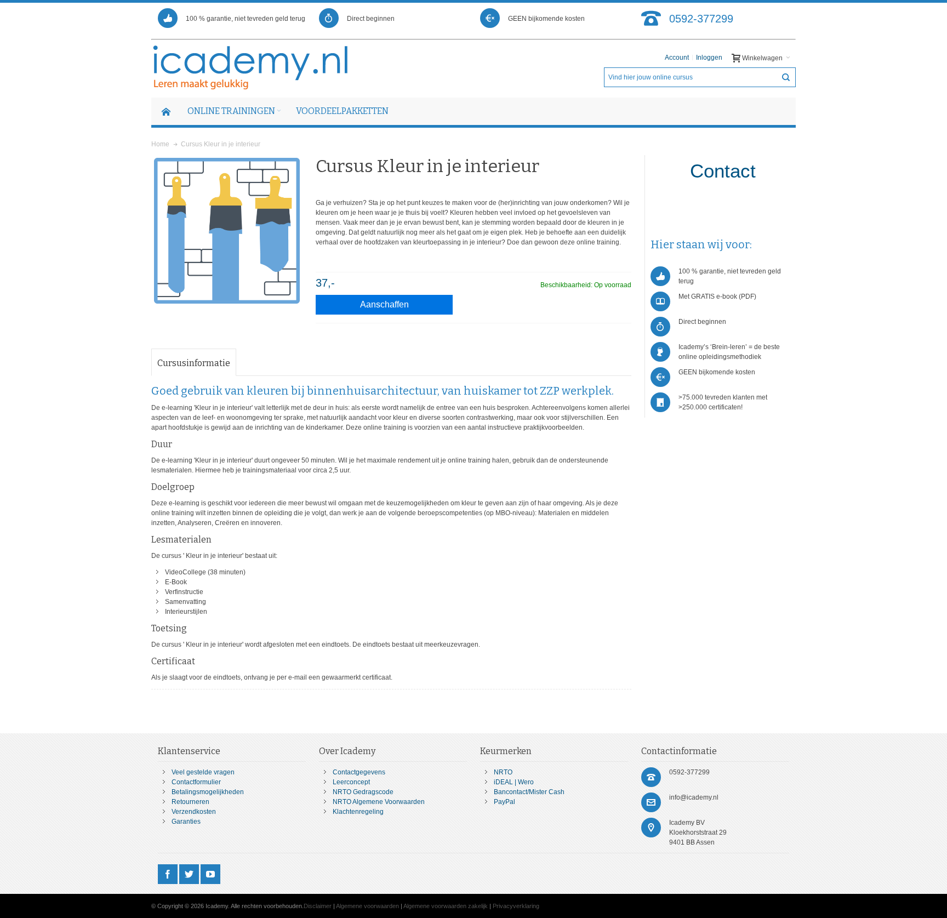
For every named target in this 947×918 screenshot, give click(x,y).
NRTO (503, 772)
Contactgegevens (359, 772)
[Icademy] (251, 67)
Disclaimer (318, 906)
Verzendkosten (194, 812)
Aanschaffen (384, 304)
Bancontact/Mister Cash (529, 792)
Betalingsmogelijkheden (208, 792)
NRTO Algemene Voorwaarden (379, 802)
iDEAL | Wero (514, 782)
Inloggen (709, 57)
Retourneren (190, 802)
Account (677, 57)
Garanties (186, 821)
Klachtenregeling (358, 812)
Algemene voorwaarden (367, 906)
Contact (723, 170)
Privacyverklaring (516, 906)
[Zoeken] (786, 77)
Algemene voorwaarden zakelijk (445, 906)
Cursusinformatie (193, 363)
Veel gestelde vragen (203, 772)
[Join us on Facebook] (168, 875)
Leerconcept (351, 782)
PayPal (504, 802)
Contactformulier (196, 782)
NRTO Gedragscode (363, 792)
